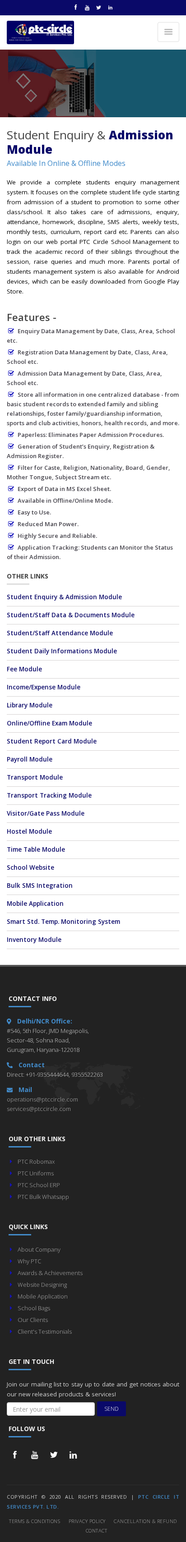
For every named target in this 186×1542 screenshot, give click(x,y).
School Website (30, 867)
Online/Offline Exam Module (49, 723)
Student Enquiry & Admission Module (64, 597)
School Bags (34, 1308)
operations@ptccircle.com (42, 1099)
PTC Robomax (36, 1161)
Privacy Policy (87, 1521)
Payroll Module (29, 759)
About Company (39, 1249)
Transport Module (35, 777)
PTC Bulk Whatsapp (43, 1197)
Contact (96, 1530)
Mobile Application (35, 904)
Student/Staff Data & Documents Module (71, 615)
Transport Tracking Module (49, 795)
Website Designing (42, 1284)
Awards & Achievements (50, 1273)
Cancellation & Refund (145, 1521)
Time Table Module (36, 849)
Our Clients (33, 1320)
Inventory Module (34, 940)
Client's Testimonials (45, 1331)
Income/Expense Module (43, 687)
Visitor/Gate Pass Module (45, 813)
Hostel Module (29, 831)
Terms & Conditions (34, 1521)
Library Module (29, 705)
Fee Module (24, 669)
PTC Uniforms (36, 1173)
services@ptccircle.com (39, 1109)
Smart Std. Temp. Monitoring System (63, 922)
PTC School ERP (39, 1185)
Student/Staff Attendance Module (60, 633)
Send (111, 1409)
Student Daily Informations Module (62, 651)
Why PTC (29, 1261)
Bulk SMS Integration (40, 885)
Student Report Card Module (52, 741)
